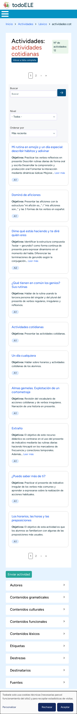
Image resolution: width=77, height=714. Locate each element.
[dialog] (38, 702)
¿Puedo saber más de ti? (28, 476)
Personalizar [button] (9, 707)
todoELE (23, 5)
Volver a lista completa (24, 60)
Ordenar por (17, 127)
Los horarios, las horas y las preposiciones (30, 518)
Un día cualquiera (24, 355)
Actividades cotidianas (28, 327)
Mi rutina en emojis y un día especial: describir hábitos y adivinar (37, 149)
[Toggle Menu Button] (5, 14)
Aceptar (65, 707)
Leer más (60, 172)
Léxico (42, 24)
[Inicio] (6, 5)
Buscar (14, 88)
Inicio (9, 24)
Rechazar (47, 707)
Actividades (25, 24)
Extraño (17, 428)
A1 (15, 179)
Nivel (13, 111)
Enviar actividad (19, 574)
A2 (15, 267)
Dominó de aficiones (26, 195)
